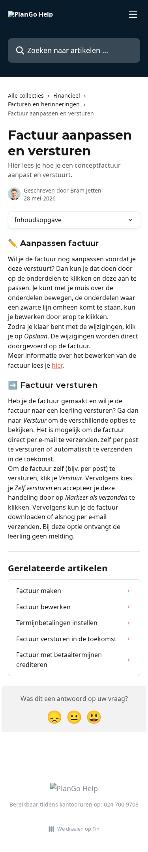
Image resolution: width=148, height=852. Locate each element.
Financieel (66, 95)
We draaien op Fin (78, 828)
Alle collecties (26, 95)
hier (57, 365)
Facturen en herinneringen (44, 104)
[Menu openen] (133, 14)
